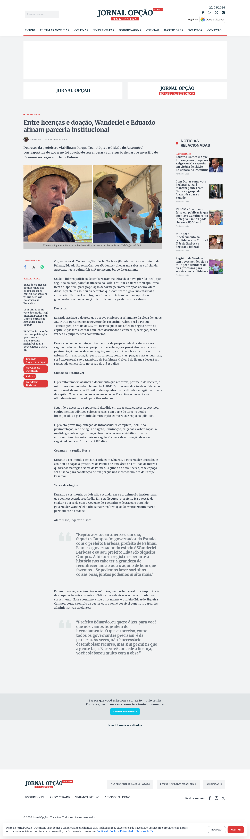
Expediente (35, 797)
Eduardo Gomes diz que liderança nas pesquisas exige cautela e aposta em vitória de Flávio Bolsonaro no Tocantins (35, 294)
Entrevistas (103, 30)
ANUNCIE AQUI (214, 784)
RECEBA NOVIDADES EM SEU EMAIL (178, 784)
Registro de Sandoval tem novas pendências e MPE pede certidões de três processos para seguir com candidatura (192, 265)
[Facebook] (203, 12)
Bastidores (173, 30)
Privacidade (60, 797)
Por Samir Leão (182, 174)
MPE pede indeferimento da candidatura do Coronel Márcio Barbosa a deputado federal (192, 240)
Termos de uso (87, 797)
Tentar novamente (125, 711)
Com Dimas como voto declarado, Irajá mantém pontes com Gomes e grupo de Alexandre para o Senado (35, 317)
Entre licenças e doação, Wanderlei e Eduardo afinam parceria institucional (89, 126)
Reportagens (130, 30)
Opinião (152, 30)
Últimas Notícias (54, 30)
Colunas (81, 30)
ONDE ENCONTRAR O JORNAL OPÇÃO (130, 784)
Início (30, 30)
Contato (214, 30)
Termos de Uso (145, 831)
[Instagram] (209, 12)
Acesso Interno (117, 797)
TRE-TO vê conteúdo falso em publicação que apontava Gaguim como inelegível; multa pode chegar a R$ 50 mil (35, 340)
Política (195, 30)
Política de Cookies (108, 831)
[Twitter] (216, 12)
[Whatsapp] (223, 12)
